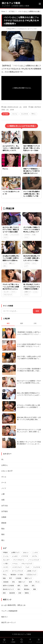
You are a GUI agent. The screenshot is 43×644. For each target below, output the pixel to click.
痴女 (3, 534)
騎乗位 (27, 593)
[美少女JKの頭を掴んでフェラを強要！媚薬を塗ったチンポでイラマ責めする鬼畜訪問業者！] (32, 247)
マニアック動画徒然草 (9, 611)
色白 (19, 589)
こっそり (35, 552)
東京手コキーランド (8, 622)
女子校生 (12, 11)
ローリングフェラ (17, 571)
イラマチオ (27, 234)
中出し (5, 574)
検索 (37, 311)
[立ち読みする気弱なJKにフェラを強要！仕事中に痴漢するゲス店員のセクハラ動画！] (11, 247)
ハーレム (15, 563)
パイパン (14, 114)
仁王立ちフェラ (31, 574)
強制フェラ (11, 263)
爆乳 (19, 585)
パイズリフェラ (17, 567)
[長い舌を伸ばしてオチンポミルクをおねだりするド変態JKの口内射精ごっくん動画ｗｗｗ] (32, 276)
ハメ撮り (5, 563)
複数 (34, 589)
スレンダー (6, 291)
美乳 (33, 585)
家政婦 (3, 523)
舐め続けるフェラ (8, 589)
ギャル (3, 477)
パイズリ (5, 567)
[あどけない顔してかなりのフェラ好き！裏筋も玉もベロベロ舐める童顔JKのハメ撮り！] (11, 218)
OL (2, 459)
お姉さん (4, 465)
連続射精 (12, 593)
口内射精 (18, 578)
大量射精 (5, 582)
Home (3, 11)
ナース (3, 482)
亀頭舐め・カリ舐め (17, 574)
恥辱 (30, 582)
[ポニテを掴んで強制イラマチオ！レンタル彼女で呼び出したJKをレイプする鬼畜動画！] (32, 218)
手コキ (37, 582)
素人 (3, 540)
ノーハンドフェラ (14, 234)
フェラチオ (24, 114)
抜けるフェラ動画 (11, 3)
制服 (4, 578)
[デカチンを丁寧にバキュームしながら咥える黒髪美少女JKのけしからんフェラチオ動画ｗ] (11, 276)
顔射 (19, 593)
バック (5, 263)
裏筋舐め (26, 589)
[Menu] (39, 4)
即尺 (10, 578)
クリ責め (6, 234)
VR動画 (5, 552)
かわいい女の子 (7, 471)
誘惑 (4, 593)
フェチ (27, 567)
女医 (3, 500)
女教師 (3, 517)
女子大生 (4, 506)
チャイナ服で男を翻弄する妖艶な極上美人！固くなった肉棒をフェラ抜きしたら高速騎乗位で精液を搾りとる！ (31, 196)
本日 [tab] (8, 323)
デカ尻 (33, 234)
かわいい (26, 552)
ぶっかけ (15, 556)
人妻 (3, 494)
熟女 (3, 529)
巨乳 (13, 582)
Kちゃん (5, 169)
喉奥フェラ (28, 578)
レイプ (26, 266)
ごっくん (35, 291)
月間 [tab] (35, 323)
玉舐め (26, 585)
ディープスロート (18, 560)
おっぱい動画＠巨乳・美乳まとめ (13, 605)
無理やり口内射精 (8, 585)
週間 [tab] (21, 323)
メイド (3, 488)
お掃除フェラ (27, 291)
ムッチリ (5, 571)
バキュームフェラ (8, 294)
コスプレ (34, 556)
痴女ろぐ (4, 617)
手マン (34, 114)
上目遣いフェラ (31, 571)
